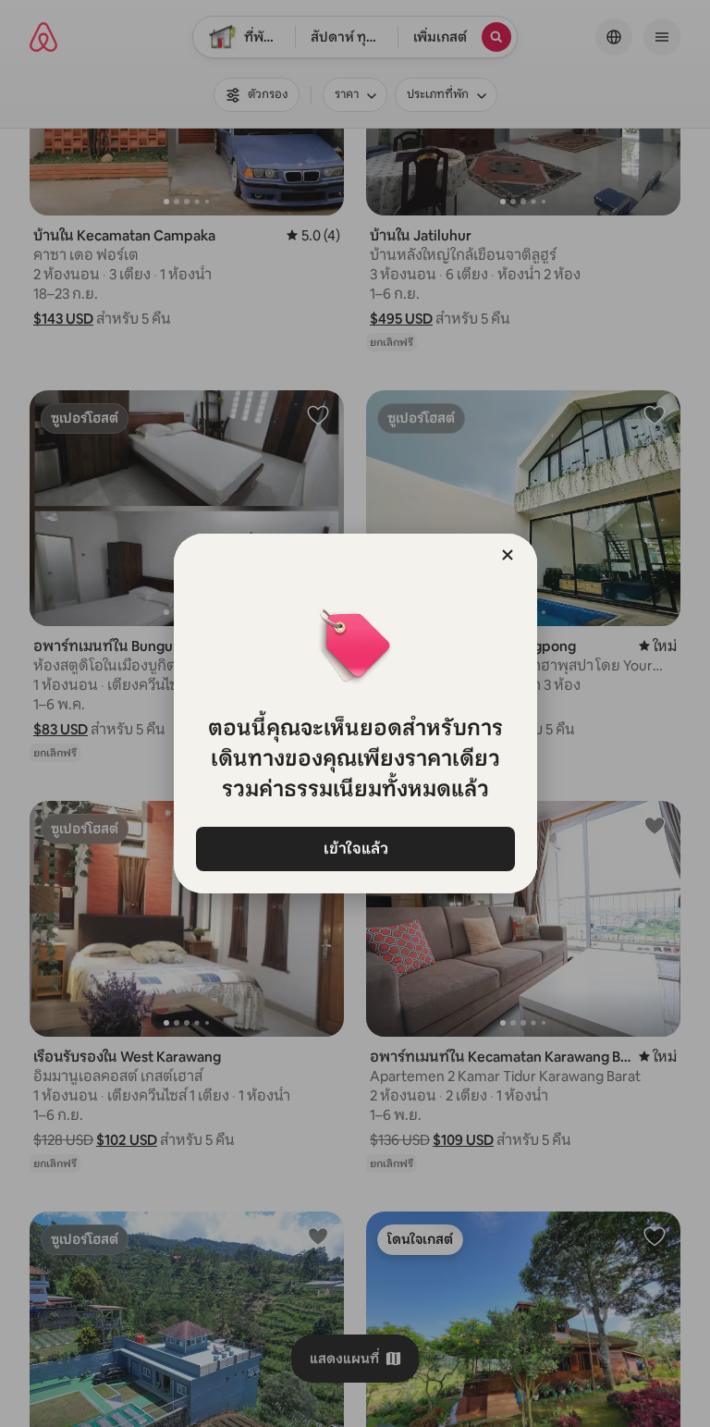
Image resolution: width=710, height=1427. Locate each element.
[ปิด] (507, 554)
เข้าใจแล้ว (355, 848)
